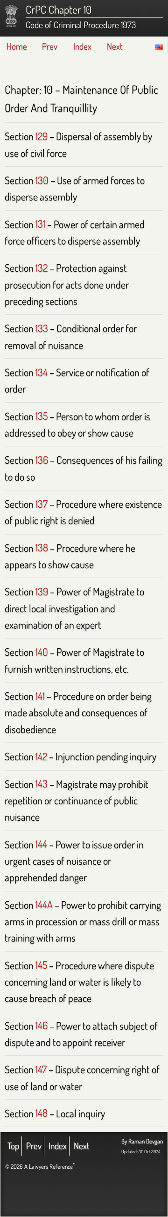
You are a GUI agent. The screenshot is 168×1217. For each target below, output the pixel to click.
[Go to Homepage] (11, 16)
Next (115, 46)
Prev (49, 46)
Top (13, 1145)
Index (82, 46)
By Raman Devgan (142, 1141)
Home (17, 46)
